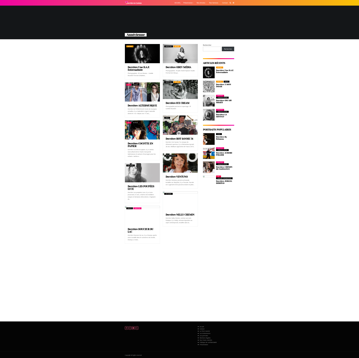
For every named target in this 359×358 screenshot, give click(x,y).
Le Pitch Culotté (205, 331)
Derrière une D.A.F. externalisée (139, 68)
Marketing (169, 46)
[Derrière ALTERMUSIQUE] (142, 92)
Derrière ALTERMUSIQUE (142, 105)
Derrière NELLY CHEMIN (180, 214)
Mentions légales (205, 338)
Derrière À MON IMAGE (223, 85)
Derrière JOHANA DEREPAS (224, 182)
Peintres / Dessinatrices (224, 178)
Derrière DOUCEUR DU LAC (140, 230)
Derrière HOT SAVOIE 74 (179, 138)
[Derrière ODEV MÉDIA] (180, 53)
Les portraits (204, 335)
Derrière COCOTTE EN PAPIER (140, 145)
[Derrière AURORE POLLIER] (209, 153)
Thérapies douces (222, 97)
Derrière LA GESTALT (221, 116)
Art (129, 84)
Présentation (188, 3)
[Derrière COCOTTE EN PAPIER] (142, 129)
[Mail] (133, 328)
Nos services (213, 3)
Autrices (135, 122)
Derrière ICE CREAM (177, 103)
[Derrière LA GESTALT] (209, 115)
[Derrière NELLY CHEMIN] (180, 201)
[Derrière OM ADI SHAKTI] (209, 100)
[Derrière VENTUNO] (180, 163)
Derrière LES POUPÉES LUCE (141, 187)
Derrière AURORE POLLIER (224, 154)
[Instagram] (129, 328)
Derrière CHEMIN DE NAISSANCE (224, 168)
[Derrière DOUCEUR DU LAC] (142, 215)
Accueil (202, 327)
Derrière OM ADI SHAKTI (224, 101)
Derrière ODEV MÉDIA (178, 67)
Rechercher (207, 45)
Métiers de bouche (171, 155)
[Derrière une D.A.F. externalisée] (142, 53)
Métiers (130, 46)
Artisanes (130, 165)
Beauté (130, 208)
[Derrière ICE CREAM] (180, 89)
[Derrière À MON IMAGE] (209, 86)
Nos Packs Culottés (206, 340)
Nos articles (201, 3)
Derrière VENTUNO (177, 176)
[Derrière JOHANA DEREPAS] (209, 245)
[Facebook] (126, 328)
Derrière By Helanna (221, 138)
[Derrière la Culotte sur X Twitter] (136, 328)
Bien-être (137, 208)
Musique (135, 84)
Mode (167, 117)
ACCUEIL (178, 3)
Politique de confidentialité (208, 342)
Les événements (205, 333)
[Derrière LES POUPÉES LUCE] (142, 172)
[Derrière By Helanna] (209, 139)
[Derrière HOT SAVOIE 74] (180, 125)
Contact (225, 3)
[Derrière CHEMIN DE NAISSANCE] (209, 167)
